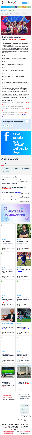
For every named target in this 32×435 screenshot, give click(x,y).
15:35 (4, 361)
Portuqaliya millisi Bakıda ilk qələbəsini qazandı (13, 200)
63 (19, 389)
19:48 (4, 305)
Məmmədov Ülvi (24, 431)
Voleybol (11, 424)
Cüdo (27, 424)
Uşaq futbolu (15, 426)
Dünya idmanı (14, 427)
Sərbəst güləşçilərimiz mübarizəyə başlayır (12, 106)
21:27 (19, 277)
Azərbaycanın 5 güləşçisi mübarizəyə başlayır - (15, 109)
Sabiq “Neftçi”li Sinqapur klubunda (7, 242)
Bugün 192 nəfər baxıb (24, 181)
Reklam (19, 429)
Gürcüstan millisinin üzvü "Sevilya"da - (8, 327)
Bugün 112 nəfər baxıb (24, 201)
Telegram (6, 171)
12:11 (19, 361)
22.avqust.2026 (25, 276)
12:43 (19, 249)
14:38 (19, 333)
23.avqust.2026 (10, 304)
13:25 (4, 333)
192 (19, 304)
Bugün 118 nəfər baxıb (24, 190)
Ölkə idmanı (6, 427)
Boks (3, 426)
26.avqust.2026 (25, 304)
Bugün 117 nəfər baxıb (24, 193)
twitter (16, 168)
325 (19, 332)
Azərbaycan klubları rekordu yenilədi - (23, 355)
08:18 (19, 305)
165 (19, 248)
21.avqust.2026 (25, 360)
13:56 (4, 249)
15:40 (19, 390)
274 (4, 304)
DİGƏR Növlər (24, 426)
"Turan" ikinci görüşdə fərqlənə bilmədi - (7, 300)
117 (4, 360)
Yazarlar (13, 429)
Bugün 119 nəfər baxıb (24, 185)
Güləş (22, 424)
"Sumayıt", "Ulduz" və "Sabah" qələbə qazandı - (13, 188)
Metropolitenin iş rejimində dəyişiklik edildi (7, 271)
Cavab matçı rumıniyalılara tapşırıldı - (23, 327)
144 (4, 276)
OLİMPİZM (4, 424)
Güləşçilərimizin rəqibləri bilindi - (14, 112)
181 (4, 389)
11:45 (4, 277)
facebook (6, 168)
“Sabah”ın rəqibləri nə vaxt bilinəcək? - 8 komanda (14, 180)
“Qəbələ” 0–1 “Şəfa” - (23, 270)
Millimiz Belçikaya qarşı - (11, 192)
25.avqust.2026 (10, 248)
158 (19, 276)
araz (6, 13)
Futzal (8, 426)
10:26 (4, 390)
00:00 (26, 3)
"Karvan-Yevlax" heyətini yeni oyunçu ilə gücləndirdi (14, 196)
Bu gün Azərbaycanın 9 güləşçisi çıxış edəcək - (15, 103)
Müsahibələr (23, 427)
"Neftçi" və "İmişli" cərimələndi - (23, 383)
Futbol (17, 424)
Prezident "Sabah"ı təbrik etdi (9, 183)
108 (19, 360)
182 (4, 248)
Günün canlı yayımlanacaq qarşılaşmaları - (7, 384)
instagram (26, 168)
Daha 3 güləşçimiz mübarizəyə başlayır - (14, 115)
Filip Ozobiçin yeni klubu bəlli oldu (22, 242)
